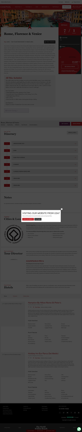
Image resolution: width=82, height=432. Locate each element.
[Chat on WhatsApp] (79, 429)
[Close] (62, 209)
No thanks (37, 219)
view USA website (28, 219)
